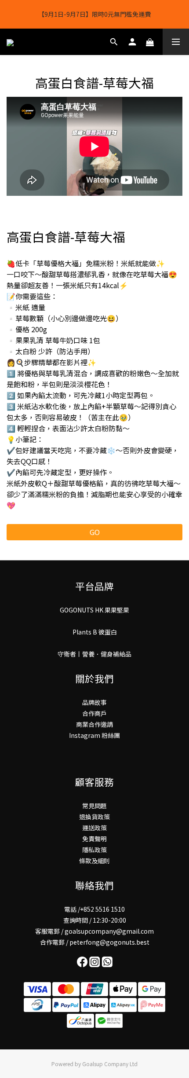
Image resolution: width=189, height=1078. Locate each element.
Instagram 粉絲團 (94, 735)
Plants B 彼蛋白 (95, 631)
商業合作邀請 (94, 724)
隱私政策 (94, 849)
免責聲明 (94, 838)
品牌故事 (94, 702)
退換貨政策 (94, 816)
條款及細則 (94, 860)
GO (95, 532)
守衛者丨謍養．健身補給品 (94, 653)
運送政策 (94, 827)
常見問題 (94, 805)
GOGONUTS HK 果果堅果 (94, 609)
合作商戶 (94, 713)
